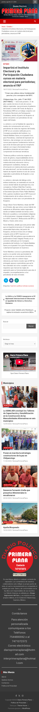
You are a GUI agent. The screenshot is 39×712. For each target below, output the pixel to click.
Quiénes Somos (7, 680)
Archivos (6, 339)
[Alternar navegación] (4, 21)
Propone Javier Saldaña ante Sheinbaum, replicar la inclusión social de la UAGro (19, 311)
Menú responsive (35, 2)
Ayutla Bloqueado (11, 527)
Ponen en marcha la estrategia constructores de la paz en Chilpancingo (17, 455)
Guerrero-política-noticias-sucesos (22, 286)
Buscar (5, 322)
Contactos (5, 683)
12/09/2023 (7, 424)
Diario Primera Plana (25, 700)
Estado (6, 64)
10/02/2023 (7, 530)
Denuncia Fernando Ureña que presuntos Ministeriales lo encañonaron (16, 492)
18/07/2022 (7, 89)
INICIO (4, 677)
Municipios (8, 383)
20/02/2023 (7, 498)
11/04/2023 (7, 461)
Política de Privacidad (9, 686)
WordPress (26, 708)
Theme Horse (22, 706)
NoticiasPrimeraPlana (20, 89)
